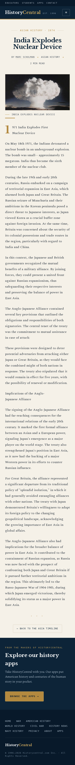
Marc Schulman (25, 57)
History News (58, 726)
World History (15, 726)
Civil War (37, 726)
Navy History (14, 731)
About (48, 731)
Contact (51, 3)
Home (8, 721)
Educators (12, 3)
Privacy (34, 731)
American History (38, 721)
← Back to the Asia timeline (37, 628)
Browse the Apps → (24, 696)
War (18, 721)
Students (28, 3)
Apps (40, 3)
